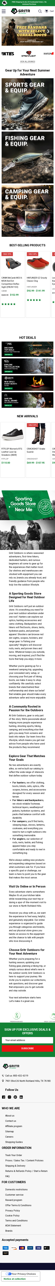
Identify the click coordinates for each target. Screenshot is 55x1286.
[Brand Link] (18, 53)
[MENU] (4, 11)
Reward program (13, 1200)
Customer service (14, 1194)
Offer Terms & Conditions (18, 1205)
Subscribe (27, 1048)
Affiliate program (13, 1126)
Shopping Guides (14, 1142)
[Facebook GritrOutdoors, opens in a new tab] (3, 1097)
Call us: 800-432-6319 (16, 1075)
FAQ (7, 1176)
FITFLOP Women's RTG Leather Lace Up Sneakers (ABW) (11, 452)
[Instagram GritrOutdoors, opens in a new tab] (9, 1097)
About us (9, 1115)
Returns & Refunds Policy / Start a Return (26, 1171)
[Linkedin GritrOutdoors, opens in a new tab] (21, 1097)
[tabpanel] (12, 284)
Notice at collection (15, 1278)
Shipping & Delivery (15, 1165)
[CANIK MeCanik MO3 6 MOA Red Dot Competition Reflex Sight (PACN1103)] (12, 263)
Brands (8, 1230)
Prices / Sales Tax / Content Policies (24, 1160)
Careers (9, 1136)
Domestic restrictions (16, 1189)
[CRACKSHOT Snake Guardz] (38, 434)
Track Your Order (13, 1155)
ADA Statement (13, 1225)
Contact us (10, 1121)
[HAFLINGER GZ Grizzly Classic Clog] (38, 263)
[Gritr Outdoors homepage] (22, 11)
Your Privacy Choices (23, 1273)
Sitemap (9, 1131)
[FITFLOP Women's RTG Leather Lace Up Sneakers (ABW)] (12, 434)
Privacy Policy (29, 1210)
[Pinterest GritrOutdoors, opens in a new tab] (15, 1097)
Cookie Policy (29, 1215)
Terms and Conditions (29, 1220)
